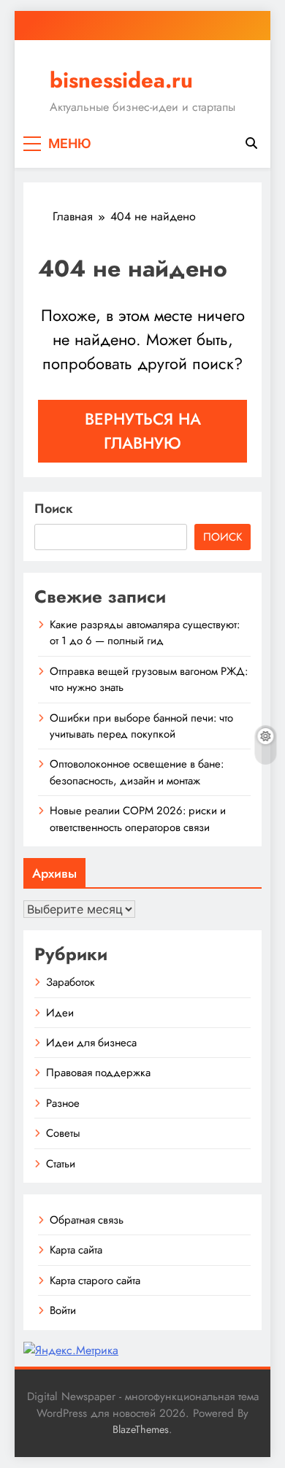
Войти (63, 1310)
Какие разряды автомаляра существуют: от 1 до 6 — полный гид (145, 633)
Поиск (53, 508)
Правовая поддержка (98, 1073)
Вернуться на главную (143, 431)
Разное (63, 1103)
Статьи (60, 1164)
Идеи (60, 1013)
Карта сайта (76, 1250)
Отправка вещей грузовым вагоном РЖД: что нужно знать (149, 679)
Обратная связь (86, 1220)
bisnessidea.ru (121, 80)
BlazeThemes (141, 1429)
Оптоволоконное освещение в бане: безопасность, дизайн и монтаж (137, 772)
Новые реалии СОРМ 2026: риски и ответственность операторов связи (138, 819)
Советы (63, 1133)
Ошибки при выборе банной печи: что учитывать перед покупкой (141, 726)
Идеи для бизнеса (91, 1043)
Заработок (70, 982)
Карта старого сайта (95, 1280)
